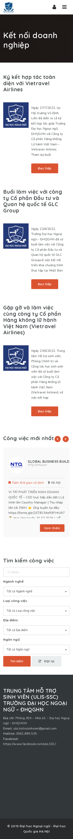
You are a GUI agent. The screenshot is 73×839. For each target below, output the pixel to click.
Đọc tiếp (45, 168)
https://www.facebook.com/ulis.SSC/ (29, 744)
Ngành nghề (13, 581)
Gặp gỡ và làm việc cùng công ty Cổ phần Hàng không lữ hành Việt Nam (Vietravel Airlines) (32, 320)
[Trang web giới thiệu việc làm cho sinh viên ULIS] (8, 7)
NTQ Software (37, 464)
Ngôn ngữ (11, 639)
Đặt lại (48, 661)
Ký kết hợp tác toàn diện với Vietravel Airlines (29, 83)
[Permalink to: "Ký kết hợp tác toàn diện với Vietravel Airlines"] (16, 115)
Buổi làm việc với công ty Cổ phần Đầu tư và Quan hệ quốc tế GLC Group (32, 201)
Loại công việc (15, 601)
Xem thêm (52, 528)
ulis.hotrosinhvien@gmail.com (35, 728)
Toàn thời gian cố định (28, 483)
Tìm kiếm (16, 661)
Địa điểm (10, 620)
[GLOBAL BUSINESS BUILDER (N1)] (17, 465)
